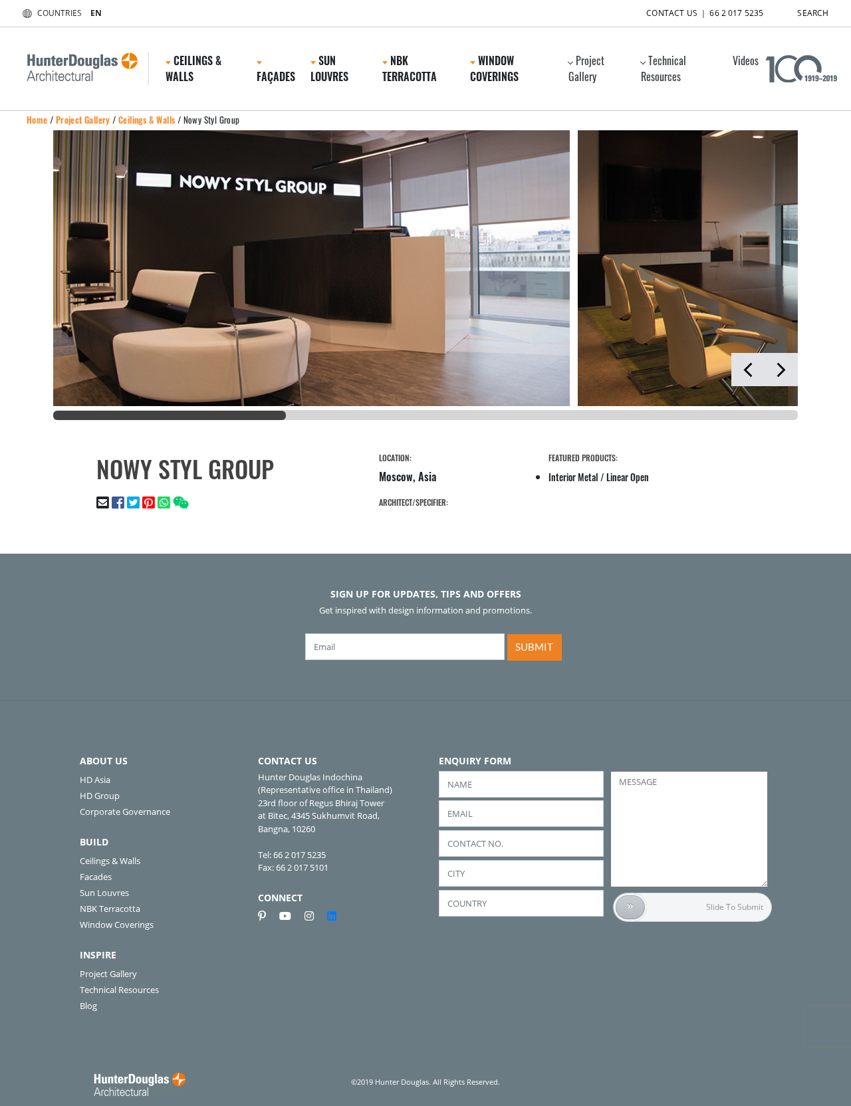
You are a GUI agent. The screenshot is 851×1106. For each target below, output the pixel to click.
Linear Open (627, 477)
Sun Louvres (104, 893)
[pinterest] (267, 916)
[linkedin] (331, 916)
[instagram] (314, 916)
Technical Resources (663, 68)
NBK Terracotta (110, 909)
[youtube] (290, 916)
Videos (746, 60)
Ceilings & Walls (146, 119)
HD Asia (95, 780)
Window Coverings (117, 925)
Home (37, 119)
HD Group (100, 796)
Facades (96, 877)
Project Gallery (586, 68)
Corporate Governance (125, 812)
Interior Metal (573, 477)
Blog (88, 1006)
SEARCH (812, 13)
